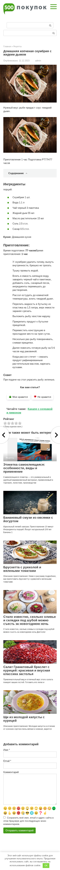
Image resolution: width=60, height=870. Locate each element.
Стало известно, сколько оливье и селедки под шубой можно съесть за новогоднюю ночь (29, 620)
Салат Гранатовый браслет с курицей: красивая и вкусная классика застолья (26, 670)
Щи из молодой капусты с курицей (24, 718)
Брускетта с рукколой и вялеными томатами (22, 568)
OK (46, 865)
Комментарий (11, 772)
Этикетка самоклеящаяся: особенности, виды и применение (24, 468)
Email (7, 760)
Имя (6, 749)
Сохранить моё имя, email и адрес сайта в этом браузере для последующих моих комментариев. (28, 820)
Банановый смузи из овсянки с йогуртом (28, 519)
